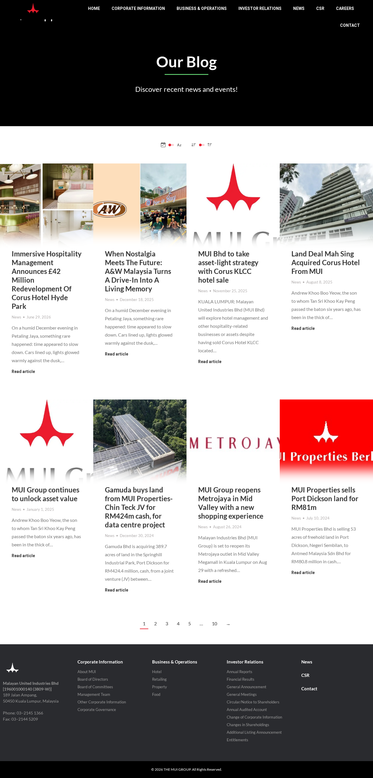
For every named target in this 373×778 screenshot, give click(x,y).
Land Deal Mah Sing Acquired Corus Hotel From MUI (325, 262)
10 (214, 623)
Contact (309, 688)
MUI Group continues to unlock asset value (45, 494)
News (16, 317)
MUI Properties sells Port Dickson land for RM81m (324, 498)
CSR (305, 675)
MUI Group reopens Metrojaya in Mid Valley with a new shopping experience (230, 502)
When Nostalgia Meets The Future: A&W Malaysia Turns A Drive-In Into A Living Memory (138, 271)
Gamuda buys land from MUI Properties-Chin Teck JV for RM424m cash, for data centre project (139, 507)
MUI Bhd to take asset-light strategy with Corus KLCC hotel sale (228, 266)
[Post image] (46, 210)
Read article (23, 371)
